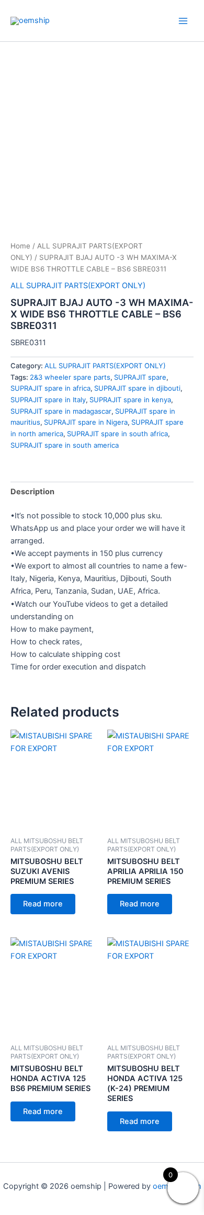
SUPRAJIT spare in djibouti (137, 388)
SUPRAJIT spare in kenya (130, 399)
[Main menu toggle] (183, 20)
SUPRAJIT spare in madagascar (60, 411)
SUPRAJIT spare (140, 377)
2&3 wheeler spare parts (70, 377)
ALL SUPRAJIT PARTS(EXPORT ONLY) (77, 285)
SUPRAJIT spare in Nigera (86, 422)
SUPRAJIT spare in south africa (117, 433)
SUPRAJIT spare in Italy (48, 399)
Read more (43, 904)
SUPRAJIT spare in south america (64, 445)
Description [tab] (32, 491)
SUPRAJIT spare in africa (50, 388)
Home (20, 246)
